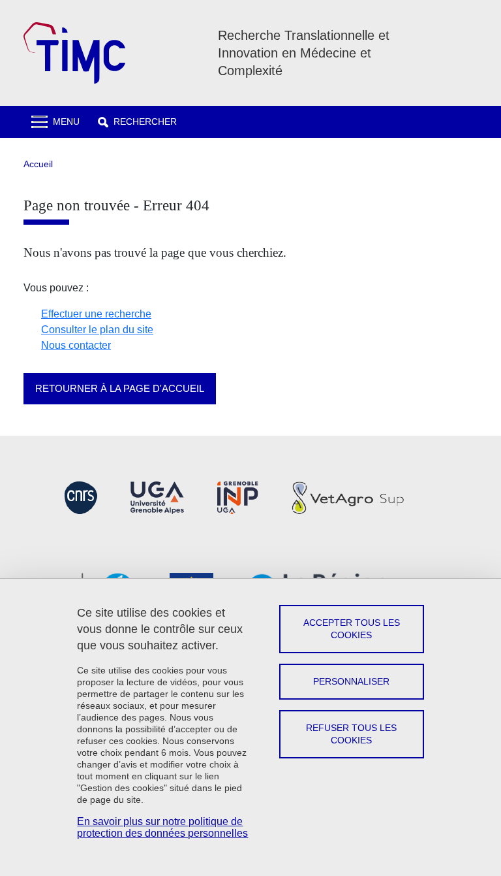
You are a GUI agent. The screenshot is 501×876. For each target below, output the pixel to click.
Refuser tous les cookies (351, 733)
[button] (137, 122)
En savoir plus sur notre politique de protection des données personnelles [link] (162, 827)
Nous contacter (76, 345)
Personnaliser (351, 681)
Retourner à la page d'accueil (119, 388)
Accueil (38, 164)
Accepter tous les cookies (351, 628)
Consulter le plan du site (97, 329)
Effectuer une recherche (96, 313)
